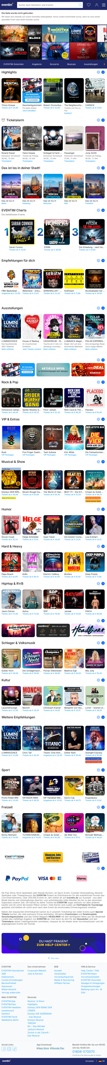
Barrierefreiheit (9, 983)
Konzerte (54, 64)
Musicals (71, 64)
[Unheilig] (55, 51)
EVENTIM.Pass (9, 1004)
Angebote (37, 64)
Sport (6, 770)
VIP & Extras (11, 419)
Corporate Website (37, 970)
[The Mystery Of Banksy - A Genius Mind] (83, 33)
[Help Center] (53, 943)
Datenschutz (8, 977)
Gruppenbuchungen (90, 986)
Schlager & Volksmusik (18, 643)
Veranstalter (60, 973)
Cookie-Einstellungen (12, 980)
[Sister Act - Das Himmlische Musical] (28, 51)
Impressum (7, 986)
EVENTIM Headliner (11, 1007)
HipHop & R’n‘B (12, 583)
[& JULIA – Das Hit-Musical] (62, 33)
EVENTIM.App (8, 1001)
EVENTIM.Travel (9, 1016)
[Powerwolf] (7, 51)
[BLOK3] (7, 33)
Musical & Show (13, 462)
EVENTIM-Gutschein (14, 64)
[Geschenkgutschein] (18, 369)
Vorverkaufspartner (63, 977)
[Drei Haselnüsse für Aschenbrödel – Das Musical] (83, 51)
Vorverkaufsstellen (90, 977)
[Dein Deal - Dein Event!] (88, 369)
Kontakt (58, 970)
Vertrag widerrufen (11, 992)
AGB (4, 973)
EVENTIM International (13, 970)
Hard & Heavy (12, 546)
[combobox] (47, 5)
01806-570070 (83, 1052)
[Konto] (96, 5)
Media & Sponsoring (64, 980)
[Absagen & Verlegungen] (53, 369)
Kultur (6, 680)
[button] (3, 42)
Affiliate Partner (62, 983)
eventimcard (8, 1010)
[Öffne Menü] (102, 5)
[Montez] (28, 33)
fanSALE (6, 1013)
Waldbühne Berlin (10, 1020)
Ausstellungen (91, 64)
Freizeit (7, 807)
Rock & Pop (10, 382)
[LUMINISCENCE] (49, 33)
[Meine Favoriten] (89, 4)
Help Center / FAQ (90, 970)
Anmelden (89, 1061)
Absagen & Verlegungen (93, 983)
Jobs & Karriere (35, 973)
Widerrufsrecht (9, 989)
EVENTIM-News (89, 973)
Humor (6, 509)
